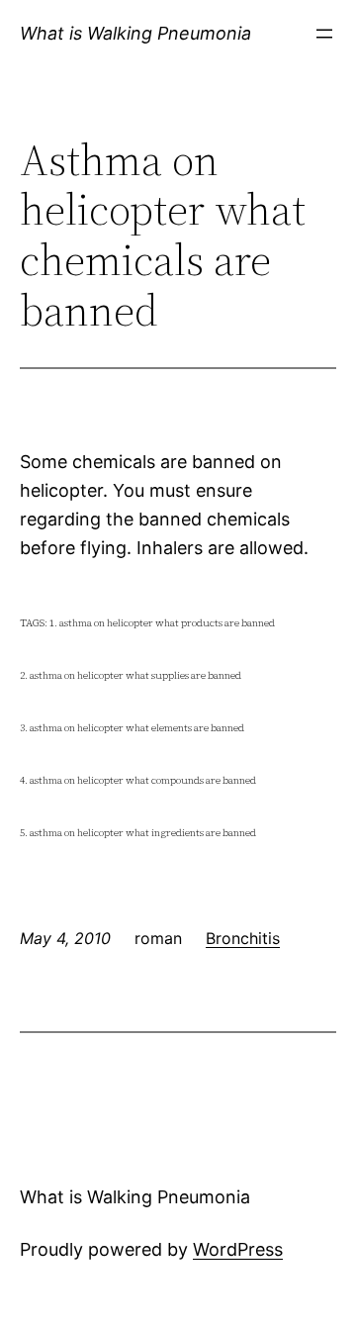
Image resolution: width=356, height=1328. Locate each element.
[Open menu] (324, 34)
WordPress (238, 1249)
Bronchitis (243, 938)
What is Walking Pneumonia (135, 33)
